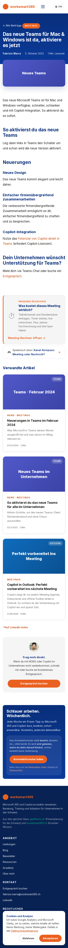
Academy (8, 867)
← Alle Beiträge (12, 25)
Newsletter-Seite (38, 767)
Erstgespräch (12, 276)
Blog (5, 850)
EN (60, 6)
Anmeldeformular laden (28, 759)
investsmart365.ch (37, 823)
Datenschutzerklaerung (24, 930)
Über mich (8, 873)
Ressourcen (10, 861)
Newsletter (9, 856)
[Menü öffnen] (43, 6)
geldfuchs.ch (37, 819)
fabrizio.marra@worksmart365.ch (21, 894)
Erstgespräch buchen (34, 683)
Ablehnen (28, 938)
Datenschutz (16, 770)
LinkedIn (7, 900)
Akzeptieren (50, 938)
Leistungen (9, 844)
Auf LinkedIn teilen (16, 627)
